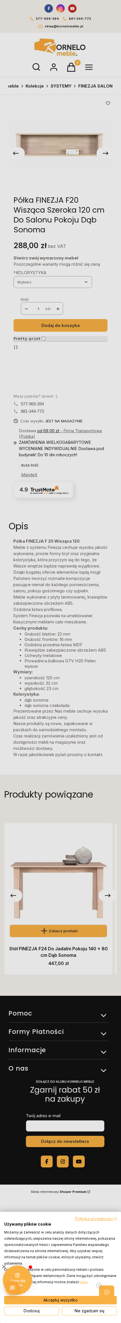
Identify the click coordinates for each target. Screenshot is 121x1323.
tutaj (83, 1282)
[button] (106, 1292)
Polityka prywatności (94, 1219)
